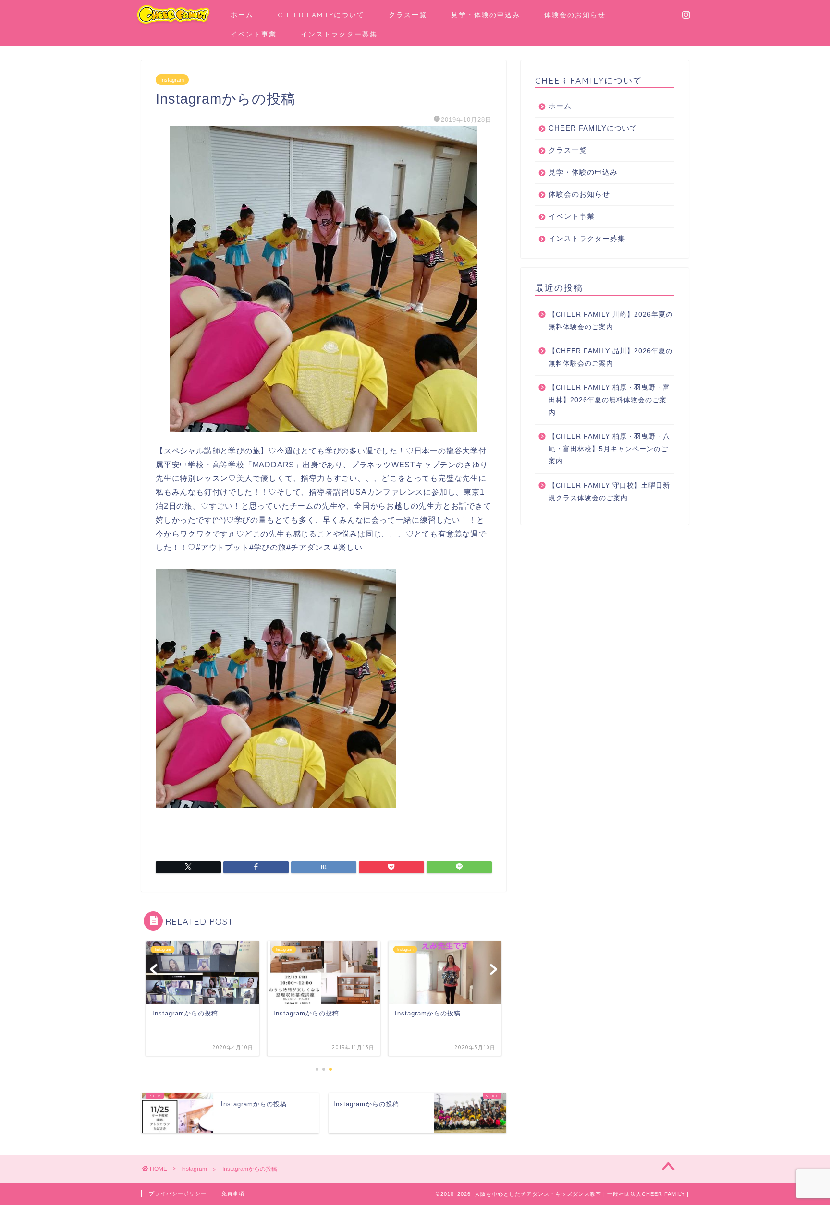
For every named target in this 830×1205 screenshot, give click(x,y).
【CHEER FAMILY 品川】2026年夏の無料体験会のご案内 (611, 357)
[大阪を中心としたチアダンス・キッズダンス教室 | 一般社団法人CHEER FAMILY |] (173, 24)
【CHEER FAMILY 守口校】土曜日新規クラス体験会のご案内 (609, 491)
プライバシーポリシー (178, 1193)
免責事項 (232, 1193)
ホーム (242, 15)
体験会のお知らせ (575, 15)
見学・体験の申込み (485, 15)
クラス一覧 (408, 15)
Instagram (172, 80)
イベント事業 (254, 34)
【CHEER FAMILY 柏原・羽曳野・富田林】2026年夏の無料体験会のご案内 (609, 400)
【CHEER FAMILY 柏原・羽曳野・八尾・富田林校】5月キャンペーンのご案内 (609, 449)
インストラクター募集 (339, 34)
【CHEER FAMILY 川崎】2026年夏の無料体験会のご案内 (611, 321)
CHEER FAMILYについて (321, 15)
